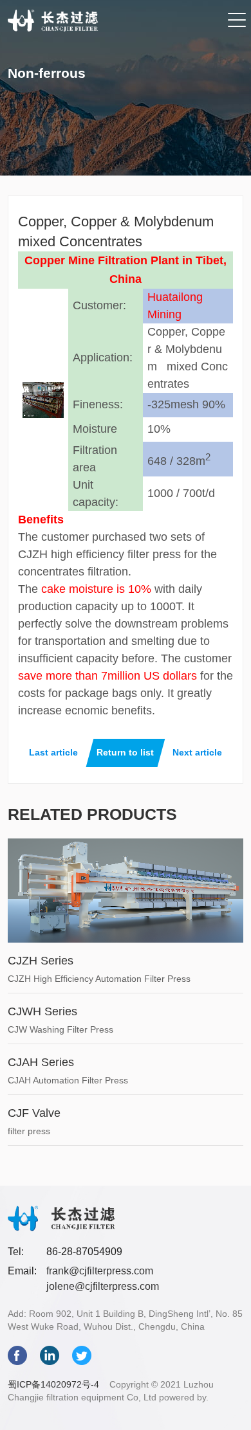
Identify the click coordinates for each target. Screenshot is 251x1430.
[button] (237, 21)
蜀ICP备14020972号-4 (53, 1384)
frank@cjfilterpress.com (99, 1270)
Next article (197, 752)
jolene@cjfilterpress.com (102, 1286)
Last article (53, 752)
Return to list (125, 752)
